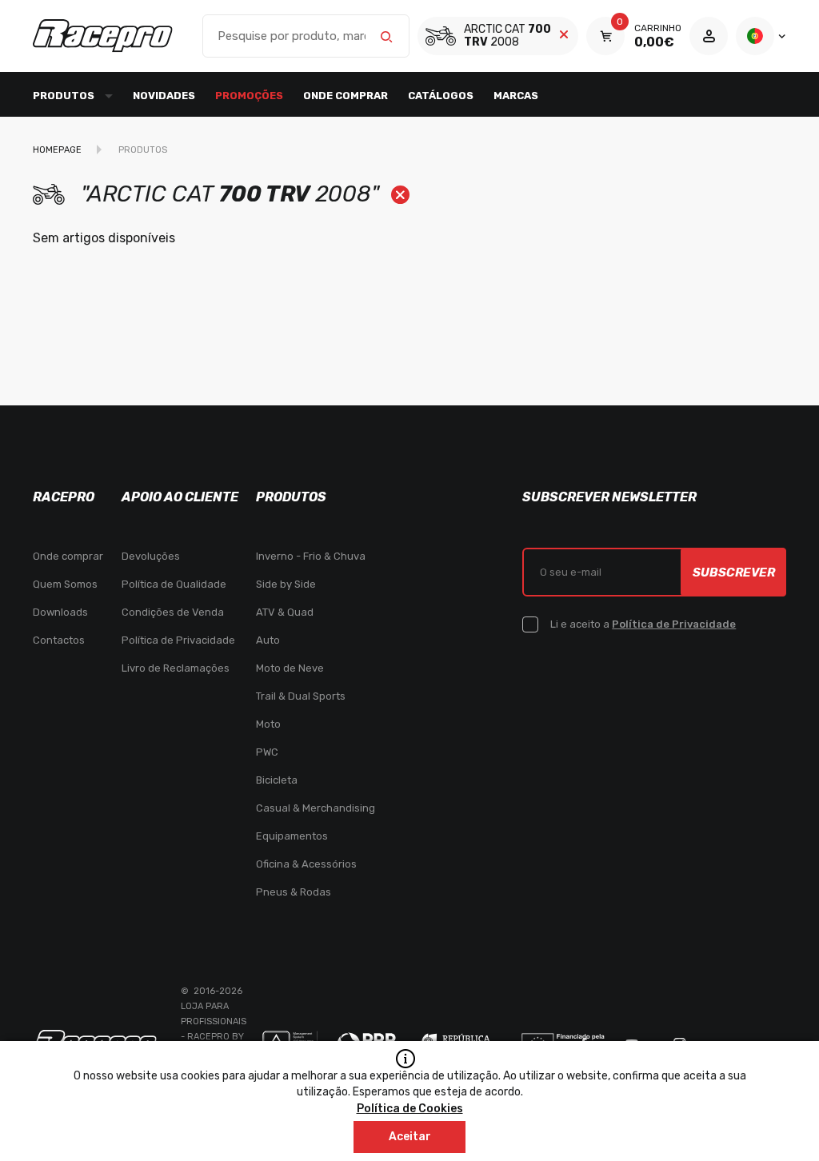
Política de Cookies (410, 1108)
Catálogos (440, 96)
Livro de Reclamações (176, 668)
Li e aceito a (643, 624)
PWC (267, 752)
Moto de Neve (290, 668)
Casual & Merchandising (315, 808)
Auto (268, 640)
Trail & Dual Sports (301, 696)
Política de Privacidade (178, 640)
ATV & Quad (285, 612)
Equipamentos (292, 836)
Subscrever (734, 572)
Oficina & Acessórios (306, 864)
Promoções (249, 96)
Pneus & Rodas (293, 892)
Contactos (59, 640)
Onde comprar (345, 96)
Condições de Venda (173, 612)
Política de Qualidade (174, 584)
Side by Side (286, 584)
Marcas (515, 96)
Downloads (60, 612)
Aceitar (410, 1136)
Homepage (57, 150)
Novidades (164, 96)
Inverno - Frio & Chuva (311, 556)
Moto (268, 724)
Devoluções (151, 556)
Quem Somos (65, 584)
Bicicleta (277, 780)
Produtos (142, 150)
